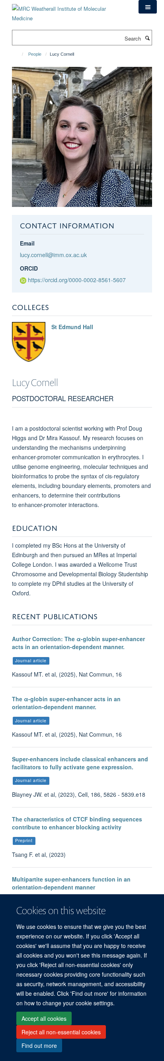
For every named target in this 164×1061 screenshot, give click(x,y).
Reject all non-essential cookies (61, 1032)
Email (27, 243)
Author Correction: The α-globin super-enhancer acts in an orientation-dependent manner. (78, 643)
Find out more (39, 1045)
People (34, 54)
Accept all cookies (43, 1018)
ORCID (29, 268)
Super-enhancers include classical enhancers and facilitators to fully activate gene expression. (80, 763)
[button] (148, 7)
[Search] (147, 37)
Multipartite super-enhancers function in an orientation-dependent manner (71, 883)
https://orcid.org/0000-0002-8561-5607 (77, 280)
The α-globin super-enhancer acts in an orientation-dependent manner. (66, 703)
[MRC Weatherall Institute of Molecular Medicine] (69, 10)
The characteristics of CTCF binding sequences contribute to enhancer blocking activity (77, 823)
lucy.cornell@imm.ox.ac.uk (53, 255)
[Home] (19, 54)
